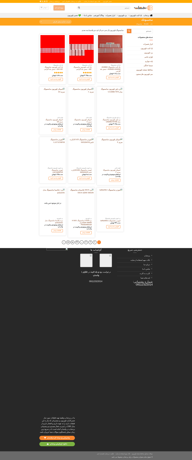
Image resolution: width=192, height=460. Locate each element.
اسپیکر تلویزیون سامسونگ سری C (83, 121)
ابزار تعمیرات (110, 15)
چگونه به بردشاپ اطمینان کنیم (71, 1)
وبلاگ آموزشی (98, 15)
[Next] (64, 242)
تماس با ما (88, 15)
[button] (44, 8)
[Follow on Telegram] (40, 1)
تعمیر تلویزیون (107, 1)
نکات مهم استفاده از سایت (92, 1)
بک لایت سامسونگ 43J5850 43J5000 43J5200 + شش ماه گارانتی (110, 69)
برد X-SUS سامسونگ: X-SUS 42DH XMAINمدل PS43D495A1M (82, 223)
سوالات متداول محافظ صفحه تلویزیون (142, 454)
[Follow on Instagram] (46, 1)
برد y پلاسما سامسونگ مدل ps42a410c (54, 222)
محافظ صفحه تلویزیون (144, 70)
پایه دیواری (149, 61)
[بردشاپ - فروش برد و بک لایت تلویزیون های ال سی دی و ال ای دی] (143, 7)
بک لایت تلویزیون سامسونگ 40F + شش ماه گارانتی (82, 68)
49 (77, 242)
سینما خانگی (148, 65)
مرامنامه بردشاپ (54, 1)
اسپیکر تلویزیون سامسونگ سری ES (54, 121)
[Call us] (42, 1)
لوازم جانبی (148, 57)
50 (72, 242)
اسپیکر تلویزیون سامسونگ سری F (111, 171)
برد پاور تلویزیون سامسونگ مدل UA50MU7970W (111, 121)
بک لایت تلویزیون (136, 15)
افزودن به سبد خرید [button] (113, 77)
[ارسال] (79, 8)
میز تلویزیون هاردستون (144, 74)
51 (68, 242)
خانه (151, 24)
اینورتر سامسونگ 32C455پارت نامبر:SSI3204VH (81, 171)
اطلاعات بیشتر (86, 130)
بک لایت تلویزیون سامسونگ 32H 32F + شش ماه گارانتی (53, 68)
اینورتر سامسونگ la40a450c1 (110, 221)
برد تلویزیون (122, 15)
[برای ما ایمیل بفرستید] (44, 1)
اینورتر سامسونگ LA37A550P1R (57, 171)
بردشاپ (146, 15)
